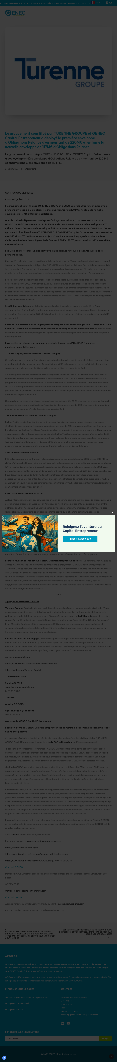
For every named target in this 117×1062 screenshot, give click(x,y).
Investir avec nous (80, 539)
